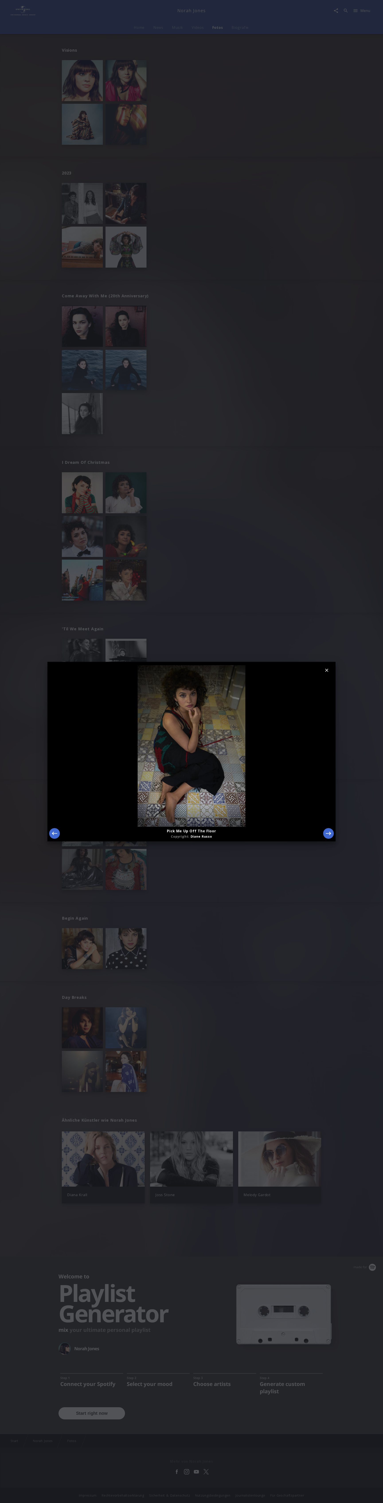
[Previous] (54, 833)
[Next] (328, 833)
